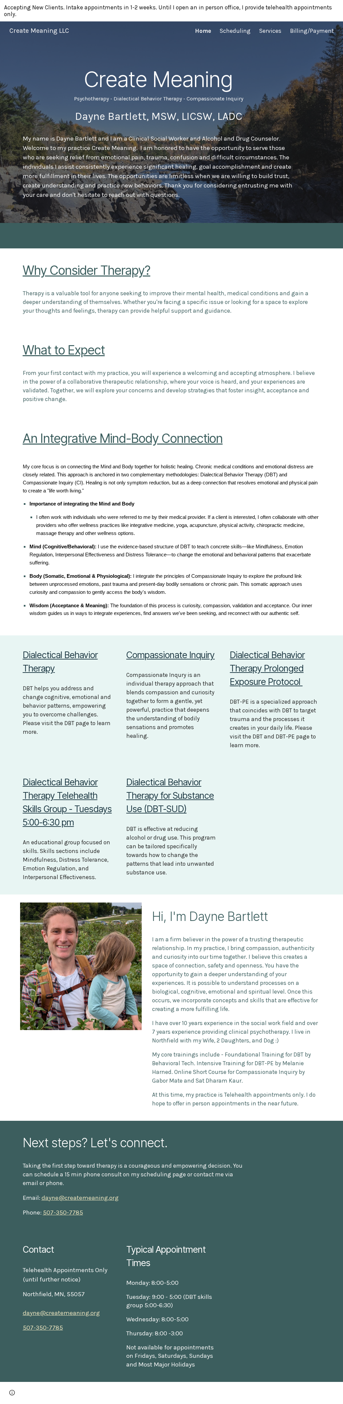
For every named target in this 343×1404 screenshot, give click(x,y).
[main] (158, 94)
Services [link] (270, 30)
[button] (12, 1392)
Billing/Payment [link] (312, 30)
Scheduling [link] (235, 30)
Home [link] (203, 30)
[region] (171, 10)
